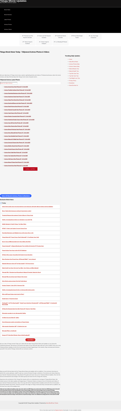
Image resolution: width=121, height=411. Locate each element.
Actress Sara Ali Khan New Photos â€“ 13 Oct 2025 (16, 123)
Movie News (7, 9)
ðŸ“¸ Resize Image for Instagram (44, 42)
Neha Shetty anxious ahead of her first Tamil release (14, 281)
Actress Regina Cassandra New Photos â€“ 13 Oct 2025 (17, 116)
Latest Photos (7, 19)
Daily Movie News (73, 61)
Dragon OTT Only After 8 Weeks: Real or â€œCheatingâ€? (16, 335)
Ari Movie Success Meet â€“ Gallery (10, 317)
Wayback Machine (59, 410)
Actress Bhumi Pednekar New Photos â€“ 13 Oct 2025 (17, 129)
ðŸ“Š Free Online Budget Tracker (77, 36)
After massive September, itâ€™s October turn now (14, 326)
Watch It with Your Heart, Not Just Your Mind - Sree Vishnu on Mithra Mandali (20, 268)
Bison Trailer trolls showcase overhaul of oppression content (16, 211)
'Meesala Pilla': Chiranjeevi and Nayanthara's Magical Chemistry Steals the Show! (21, 272)
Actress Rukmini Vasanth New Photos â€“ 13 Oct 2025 (17, 109)
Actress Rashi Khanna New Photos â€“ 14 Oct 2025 (16, 106)
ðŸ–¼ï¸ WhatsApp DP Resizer (60, 41)
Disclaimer (71, 83)
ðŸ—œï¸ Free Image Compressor (93, 36)
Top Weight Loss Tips (74, 78)
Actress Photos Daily (74, 64)
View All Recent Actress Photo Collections (16, 196)
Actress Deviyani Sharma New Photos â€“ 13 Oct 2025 (17, 142)
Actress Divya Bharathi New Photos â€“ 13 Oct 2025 (16, 132)
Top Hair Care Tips (73, 76)
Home (70, 59)
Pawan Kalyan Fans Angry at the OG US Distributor (14, 250)
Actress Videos (8, 29)
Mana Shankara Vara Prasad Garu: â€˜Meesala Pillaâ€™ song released (19, 259)
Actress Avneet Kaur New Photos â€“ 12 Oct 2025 (16, 165)
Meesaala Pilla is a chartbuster (9, 330)
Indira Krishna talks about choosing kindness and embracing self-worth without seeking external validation (27, 206)
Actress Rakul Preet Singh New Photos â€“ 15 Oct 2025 (17, 100)
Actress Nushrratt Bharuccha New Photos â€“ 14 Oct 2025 (18, 103)
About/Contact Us (73, 85)
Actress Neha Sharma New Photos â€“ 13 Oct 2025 (16, 126)
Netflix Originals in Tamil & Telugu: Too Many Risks (14, 224)
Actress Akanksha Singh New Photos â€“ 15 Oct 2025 (17, 96)
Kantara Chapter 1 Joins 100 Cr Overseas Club (13, 285)
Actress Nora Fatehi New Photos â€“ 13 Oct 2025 (15, 152)
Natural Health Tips (74, 71)
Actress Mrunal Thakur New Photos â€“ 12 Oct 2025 (16, 162)
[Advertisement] (30, 64)
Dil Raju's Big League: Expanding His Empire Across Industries (17, 254)
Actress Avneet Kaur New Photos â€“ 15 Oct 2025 (16, 86)
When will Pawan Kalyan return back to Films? (13, 294)
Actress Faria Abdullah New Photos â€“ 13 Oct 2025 (16, 136)
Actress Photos (8, 24)
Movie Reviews (8, 14)
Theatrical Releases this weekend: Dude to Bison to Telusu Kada (17, 215)
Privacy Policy (72, 80)
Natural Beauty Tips (74, 68)
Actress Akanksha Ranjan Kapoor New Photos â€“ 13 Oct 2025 (19, 119)
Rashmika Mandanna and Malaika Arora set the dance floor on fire (17, 233)
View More (30, 339)
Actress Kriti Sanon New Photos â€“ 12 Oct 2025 (15, 159)
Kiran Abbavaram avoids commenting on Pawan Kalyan (15, 322)
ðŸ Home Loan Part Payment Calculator (44, 36)
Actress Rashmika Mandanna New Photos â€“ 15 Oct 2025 (18, 93)
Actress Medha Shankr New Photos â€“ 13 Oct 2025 (16, 146)
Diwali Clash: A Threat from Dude (10, 298)
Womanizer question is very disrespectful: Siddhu (14, 313)
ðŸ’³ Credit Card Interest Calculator (60, 36)
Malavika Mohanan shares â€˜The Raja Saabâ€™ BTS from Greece (18, 263)
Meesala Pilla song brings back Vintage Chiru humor (14, 276)
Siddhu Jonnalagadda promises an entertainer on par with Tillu (17, 219)
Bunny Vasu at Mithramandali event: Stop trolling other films (16, 241)
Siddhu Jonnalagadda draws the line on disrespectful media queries (18, 290)
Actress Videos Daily (74, 66)
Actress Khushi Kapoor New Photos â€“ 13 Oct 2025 (16, 149)
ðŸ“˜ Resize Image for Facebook (27, 42)
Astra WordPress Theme (52, 403)
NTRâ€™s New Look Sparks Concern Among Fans (14, 228)
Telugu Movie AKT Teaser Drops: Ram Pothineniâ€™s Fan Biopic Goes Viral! (20, 237)
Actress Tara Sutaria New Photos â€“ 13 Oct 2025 (16, 155)
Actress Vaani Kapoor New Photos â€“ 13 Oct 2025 (16, 113)
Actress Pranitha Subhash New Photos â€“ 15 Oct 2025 (17, 90)
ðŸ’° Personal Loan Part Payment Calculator (27, 36)
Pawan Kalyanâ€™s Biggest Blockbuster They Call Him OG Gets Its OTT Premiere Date (23, 246)
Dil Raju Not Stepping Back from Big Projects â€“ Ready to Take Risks (19, 308)
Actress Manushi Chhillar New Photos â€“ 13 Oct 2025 (17, 139)
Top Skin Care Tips (74, 73)
